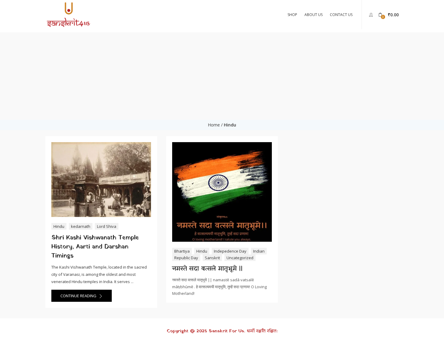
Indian (259, 251)
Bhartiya (182, 251)
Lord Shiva (106, 226)
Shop (292, 14)
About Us (313, 14)
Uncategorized (240, 257)
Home (214, 125)
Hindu (58, 226)
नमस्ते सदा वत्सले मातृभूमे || (207, 268)
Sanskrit (212, 257)
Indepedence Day (230, 251)
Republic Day (186, 257)
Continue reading (78, 295)
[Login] (371, 14)
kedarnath (80, 226)
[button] (388, 14)
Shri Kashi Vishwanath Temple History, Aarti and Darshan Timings (95, 246)
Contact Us (341, 14)
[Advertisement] (222, 74)
